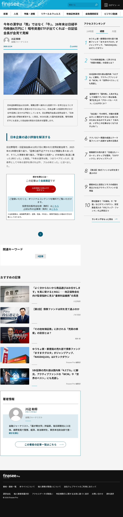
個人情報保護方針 (21, 494)
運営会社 (7, 494)
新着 (5, 13)
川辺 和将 (15, 38)
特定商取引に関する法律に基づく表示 (72, 494)
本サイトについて (27, 486)
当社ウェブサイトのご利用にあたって (80, 486)
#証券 (40, 256)
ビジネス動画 (110, 13)
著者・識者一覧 (9, 486)
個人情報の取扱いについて (49, 486)
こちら (55, 205)
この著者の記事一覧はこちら (41, 444)
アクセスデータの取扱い (42, 494)
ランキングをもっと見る (102, 219)
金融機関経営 (91, 13)
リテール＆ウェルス (50, 13)
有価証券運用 (72, 13)
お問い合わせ (97, 494)
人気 (16, 13)
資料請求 (110, 494)
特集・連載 (29, 13)
